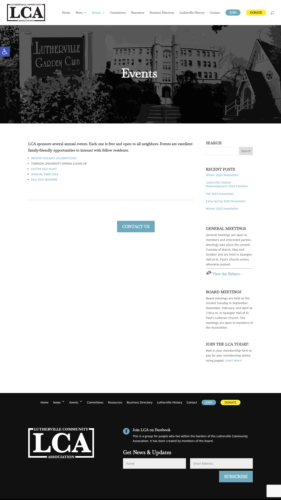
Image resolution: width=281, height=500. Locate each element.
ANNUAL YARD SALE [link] (44, 174)
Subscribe (236, 476)
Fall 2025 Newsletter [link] (220, 194)
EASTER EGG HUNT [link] (44, 169)
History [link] (192, 12)
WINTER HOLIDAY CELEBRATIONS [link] (54, 158)
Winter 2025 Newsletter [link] (222, 208)
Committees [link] (118, 12)
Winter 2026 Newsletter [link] (222, 175)
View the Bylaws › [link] (227, 273)
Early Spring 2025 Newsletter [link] (226, 201)
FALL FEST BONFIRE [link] (44, 179)
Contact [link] (215, 12)
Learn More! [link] (233, 360)
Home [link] (66, 12)
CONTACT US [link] (136, 226)
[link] (5, 52)
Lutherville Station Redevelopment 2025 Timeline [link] (227, 184)
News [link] (79, 12)
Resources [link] (137, 12)
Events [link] (96, 12)
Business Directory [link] (162, 12)
